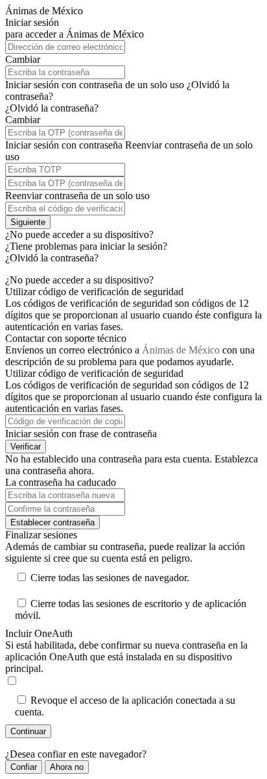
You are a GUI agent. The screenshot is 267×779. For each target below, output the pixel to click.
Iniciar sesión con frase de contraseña (81, 433)
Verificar (25, 446)
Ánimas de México (181, 349)
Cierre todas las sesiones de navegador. (109, 577)
